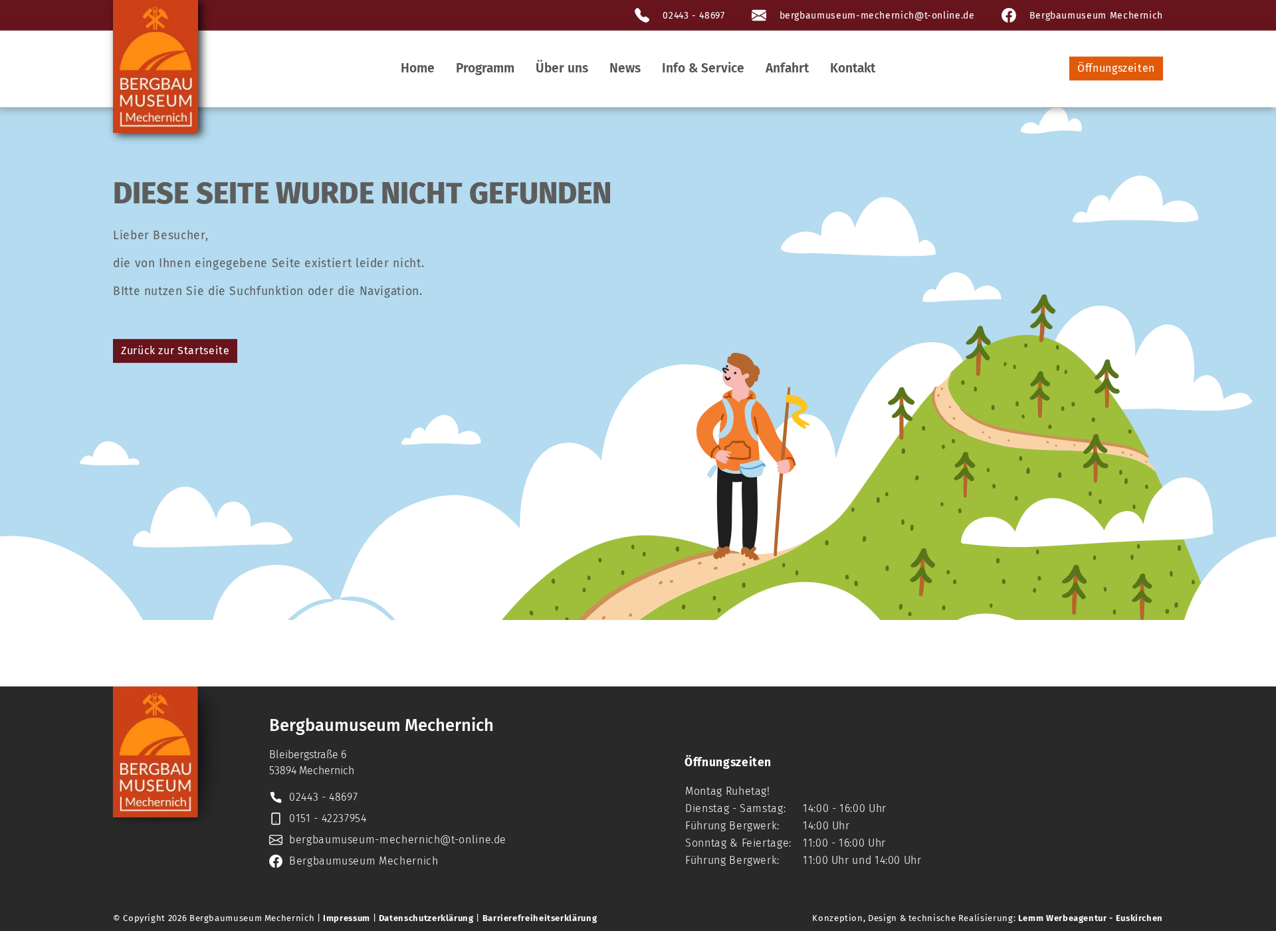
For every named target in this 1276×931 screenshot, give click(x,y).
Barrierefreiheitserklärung (539, 918)
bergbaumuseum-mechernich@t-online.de (877, 15)
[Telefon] (642, 15)
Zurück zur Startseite (175, 350)
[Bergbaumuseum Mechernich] (155, 66)
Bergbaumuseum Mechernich (1096, 15)
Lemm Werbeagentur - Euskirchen (1090, 918)
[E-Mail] (759, 15)
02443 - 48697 (693, 15)
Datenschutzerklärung (426, 918)
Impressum (346, 918)
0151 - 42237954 (328, 818)
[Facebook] (1009, 15)
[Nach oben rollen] (1245, 900)
